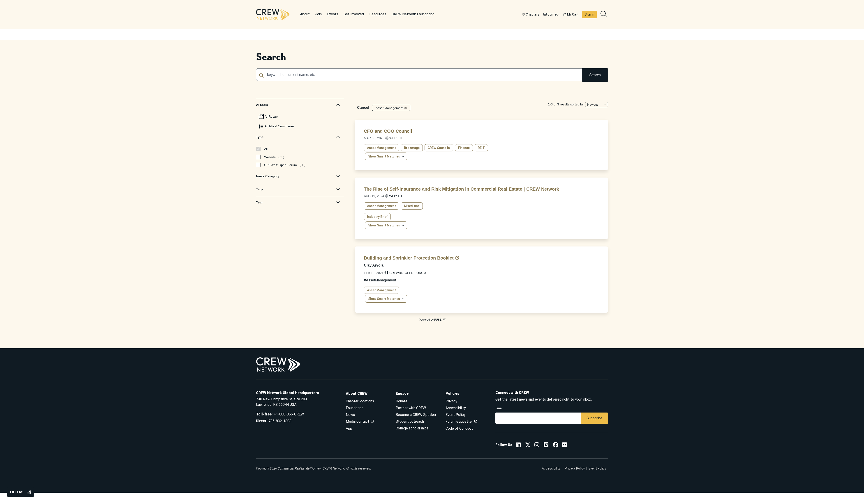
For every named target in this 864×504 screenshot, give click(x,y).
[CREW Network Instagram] (536, 445)
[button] (386, 156)
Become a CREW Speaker (416, 415)
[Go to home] (272, 14)
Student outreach (410, 421)
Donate (401, 401)
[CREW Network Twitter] (528, 445)
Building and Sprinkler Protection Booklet (409, 257)
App (349, 428)
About (305, 14)
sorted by (577, 104)
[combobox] (432, 75)
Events (332, 14)
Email (499, 408)
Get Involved (354, 14)
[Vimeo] (546, 445)
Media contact (357, 421)
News (350, 415)
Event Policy (456, 415)
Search (595, 75)
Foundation (354, 408)
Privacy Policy (575, 468)
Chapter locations (360, 401)
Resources (377, 14)
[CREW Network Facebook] (555, 445)
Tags (259, 189)
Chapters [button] (532, 14)
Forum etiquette (459, 421)
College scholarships (412, 428)
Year (259, 202)
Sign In (589, 14)
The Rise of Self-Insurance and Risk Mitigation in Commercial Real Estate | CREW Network (461, 189)
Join (318, 14)
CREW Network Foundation (413, 14)
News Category (267, 176)
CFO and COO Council (388, 131)
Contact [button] (553, 14)
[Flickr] (564, 445)
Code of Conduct (459, 428)
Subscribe (594, 418)
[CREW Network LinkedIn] (518, 445)
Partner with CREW (411, 408)
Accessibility (456, 408)
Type (259, 137)
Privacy (451, 401)
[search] (604, 14)
